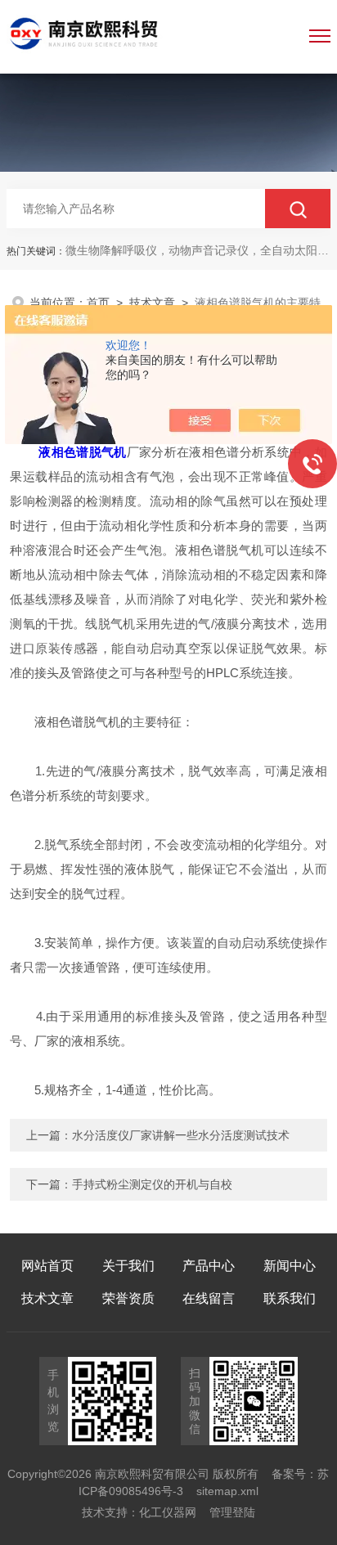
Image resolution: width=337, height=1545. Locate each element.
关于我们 (128, 1266)
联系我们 (289, 1298)
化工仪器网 (167, 1512)
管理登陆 (232, 1512)
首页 (98, 302)
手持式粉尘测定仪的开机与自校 (152, 1184)
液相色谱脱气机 (82, 452)
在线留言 (208, 1298)
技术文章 (152, 302)
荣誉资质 (128, 1298)
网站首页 (47, 1266)
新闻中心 (289, 1266)
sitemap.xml (227, 1491)
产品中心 (208, 1266)
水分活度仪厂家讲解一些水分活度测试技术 (181, 1135)
